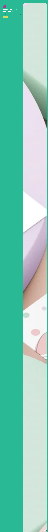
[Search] (43, 1)
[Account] (44, 1)
